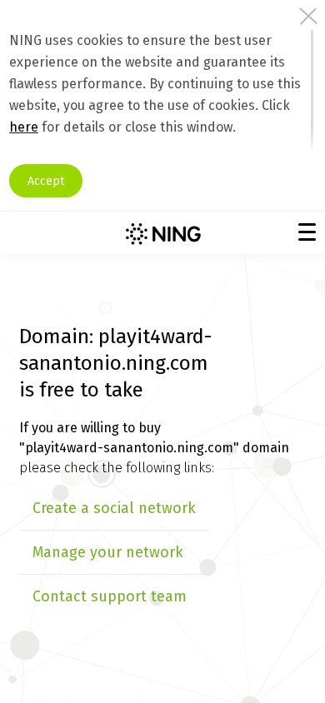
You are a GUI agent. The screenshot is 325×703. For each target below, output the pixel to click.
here (23, 127)
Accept (46, 181)
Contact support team (109, 596)
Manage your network (107, 552)
